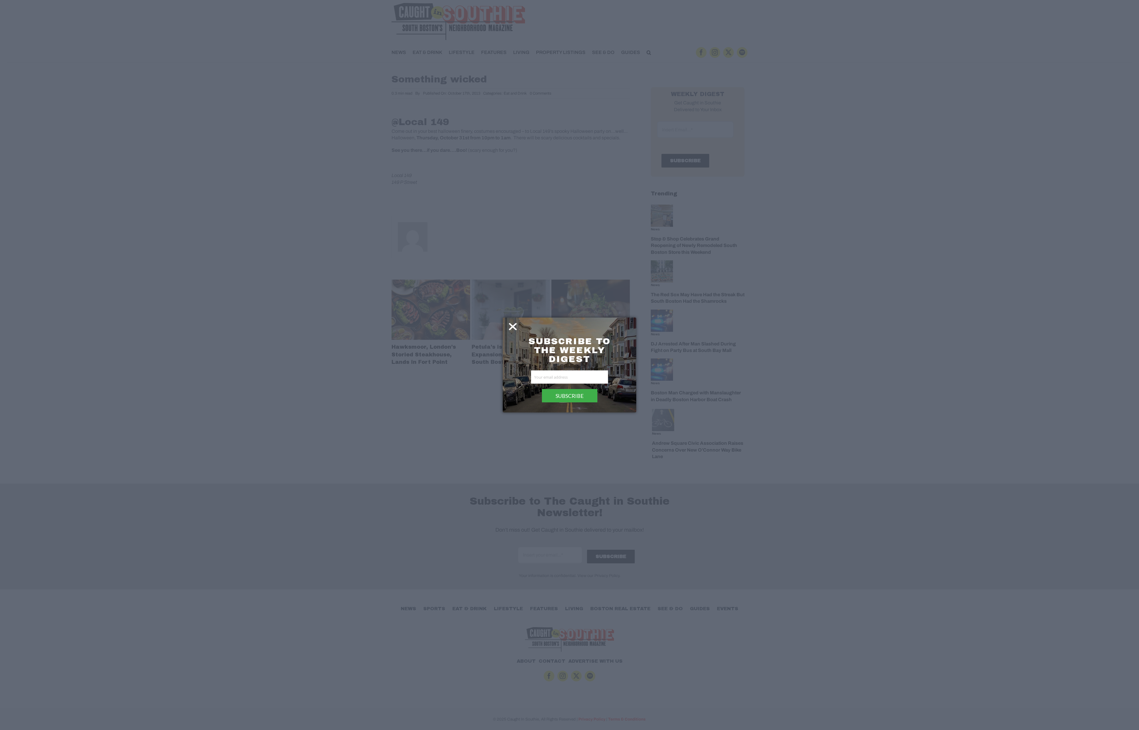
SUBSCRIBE (570, 396)
